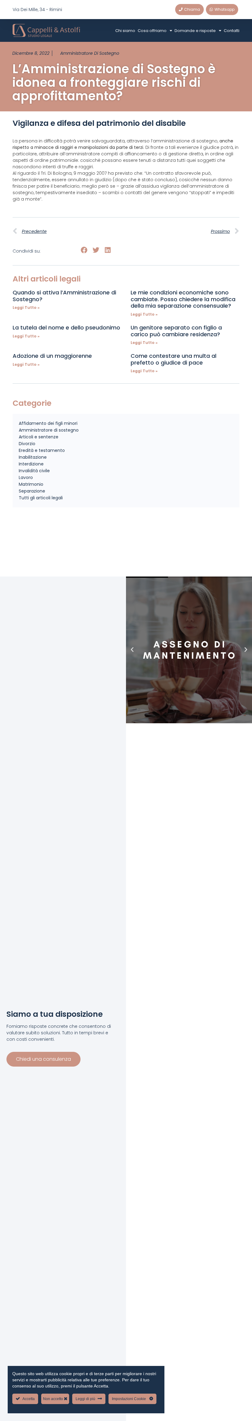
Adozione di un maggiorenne (52, 356)
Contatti (231, 31)
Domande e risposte (195, 31)
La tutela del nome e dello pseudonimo (66, 327)
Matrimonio (31, 484)
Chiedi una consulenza (43, 1059)
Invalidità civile (34, 471)
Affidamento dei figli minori (48, 423)
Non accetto (53, 1399)
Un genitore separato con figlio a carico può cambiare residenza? (176, 331)
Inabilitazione (33, 457)
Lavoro (26, 477)
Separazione (32, 491)
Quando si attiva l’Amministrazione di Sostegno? (64, 296)
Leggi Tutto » (26, 307)
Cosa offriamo (152, 31)
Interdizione (31, 464)
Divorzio (27, 444)
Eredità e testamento (42, 450)
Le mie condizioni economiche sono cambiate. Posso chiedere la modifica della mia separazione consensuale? (183, 299)
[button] (84, 249)
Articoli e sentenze (38, 437)
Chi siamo (125, 31)
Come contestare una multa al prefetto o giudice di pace (173, 359)
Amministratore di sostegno (89, 53)
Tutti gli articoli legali (41, 498)
